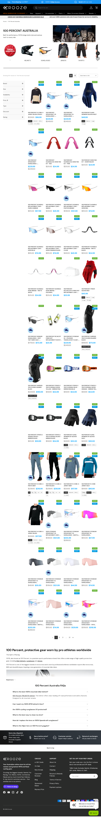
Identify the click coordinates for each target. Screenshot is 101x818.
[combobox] (58, 8)
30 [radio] (32, 492)
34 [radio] (38, 492)
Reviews (55, 2)
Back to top (50, 748)
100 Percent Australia (14, 21)
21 (69, 637)
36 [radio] (41, 492)
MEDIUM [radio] (35, 121)
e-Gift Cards (39, 762)
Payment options (55, 787)
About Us (53, 762)
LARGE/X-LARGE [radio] (86, 346)
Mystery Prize (39, 789)
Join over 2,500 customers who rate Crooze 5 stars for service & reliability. (73, 17)
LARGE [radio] (30, 121)
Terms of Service (55, 780)
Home (4, 21)
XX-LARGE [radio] (36, 124)
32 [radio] (35, 492)
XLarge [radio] (83, 124)
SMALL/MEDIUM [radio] (86, 349)
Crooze (10, 809)
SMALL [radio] (40, 121)
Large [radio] (93, 121)
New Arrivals (39, 770)
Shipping (52, 770)
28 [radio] (29, 492)
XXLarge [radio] (89, 300)
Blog (36, 780)
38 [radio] (29, 495)
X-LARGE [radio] (31, 124)
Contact (52, 766)
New (31, 13)
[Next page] (73, 637)
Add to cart (36, 108)
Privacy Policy (54, 783)
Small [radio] (83, 121)
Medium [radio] (88, 121)
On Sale (37, 766)
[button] (96, 8)
